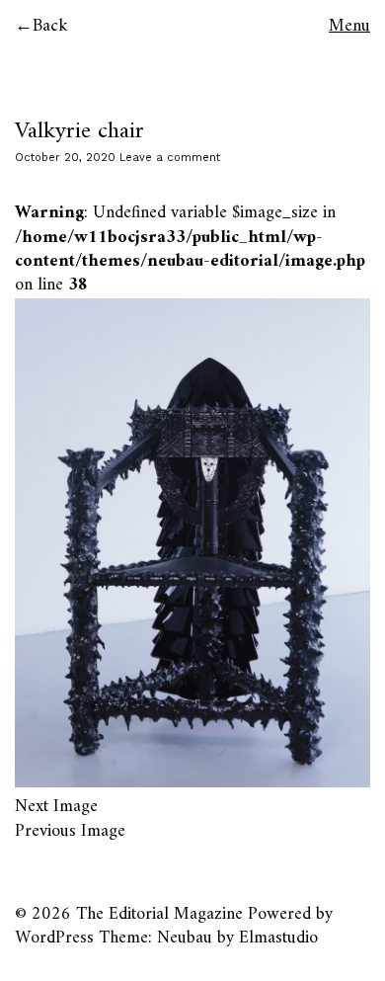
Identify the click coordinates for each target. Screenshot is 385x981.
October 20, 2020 (65, 157)
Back (50, 26)
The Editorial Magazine (159, 914)
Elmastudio (278, 938)
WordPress (54, 938)
